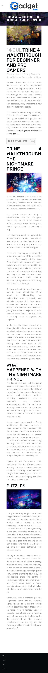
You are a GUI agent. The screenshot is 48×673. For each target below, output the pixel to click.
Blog (3, 664)
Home (3, 655)
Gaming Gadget (30, 74)
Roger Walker (12, 77)
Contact (4, 669)
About (3, 660)
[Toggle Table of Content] (31, 141)
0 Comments (26, 77)
